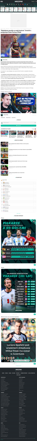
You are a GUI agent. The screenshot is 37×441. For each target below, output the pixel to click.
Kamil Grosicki (3, 117)
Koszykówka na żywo (22, 413)
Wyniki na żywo (2, 6)
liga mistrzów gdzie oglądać (23, 421)
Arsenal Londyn (21, 385)
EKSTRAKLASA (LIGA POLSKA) (4, 382)
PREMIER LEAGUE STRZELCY (4, 414)
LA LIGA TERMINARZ (21, 400)
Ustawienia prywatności (24, 373)
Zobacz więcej (18, 213)
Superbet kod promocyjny (22, 429)
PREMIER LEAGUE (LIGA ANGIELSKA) (5, 384)
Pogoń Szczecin (8, 117)
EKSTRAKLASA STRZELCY (4, 413)
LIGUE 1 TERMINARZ (21, 404)
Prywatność (18, 373)
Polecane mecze (21, 417)
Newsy (4, 28)
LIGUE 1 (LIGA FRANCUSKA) (4, 389)
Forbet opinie (3, 431)
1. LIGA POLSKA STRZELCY (4, 421)
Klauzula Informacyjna (31, 373)
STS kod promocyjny (22, 424)
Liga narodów (3, 390)
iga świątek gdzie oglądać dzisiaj (5, 396)
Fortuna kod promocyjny (22, 425)
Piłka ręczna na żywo (22, 410)
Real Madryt (20, 380)
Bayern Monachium (21, 384)
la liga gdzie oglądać (4, 395)
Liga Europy (2, 380)
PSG (19, 389)
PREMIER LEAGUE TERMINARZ (22, 399)
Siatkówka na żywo (21, 409)
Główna (2, 28)
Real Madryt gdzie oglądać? (5, 429)
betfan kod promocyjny (22, 431)
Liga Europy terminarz (22, 395)
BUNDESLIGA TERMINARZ (22, 403)
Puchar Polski (13, 117)
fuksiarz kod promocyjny (4, 432)
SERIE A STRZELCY (3, 417)
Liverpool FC (20, 381)
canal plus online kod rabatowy (5, 400)
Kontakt (3, 373)
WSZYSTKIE (35, 6)
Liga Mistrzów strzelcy (4, 409)
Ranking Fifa (20, 414)
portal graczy (18, 374)
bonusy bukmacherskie (4, 436)
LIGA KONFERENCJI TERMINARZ (22, 396)
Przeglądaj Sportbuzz (18, 365)
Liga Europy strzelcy (4, 410)
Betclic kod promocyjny (22, 427)
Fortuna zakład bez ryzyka (23, 433)
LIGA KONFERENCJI (3, 381)
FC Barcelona (21, 378)
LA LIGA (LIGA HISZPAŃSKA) (4, 385)
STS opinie (2, 424)
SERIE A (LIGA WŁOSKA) (4, 386)
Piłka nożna (7, 28)
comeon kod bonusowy (22, 436)
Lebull (2, 433)
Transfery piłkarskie (22, 418)
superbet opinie (3, 427)
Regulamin (13, 373)
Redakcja (6, 373)
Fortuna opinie (3, 425)
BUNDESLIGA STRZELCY (4, 418)
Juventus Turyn (21, 390)
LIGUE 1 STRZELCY (3, 419)
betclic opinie (21, 428)
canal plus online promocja (5, 399)
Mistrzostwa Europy (22, 419)
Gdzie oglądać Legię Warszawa (5, 404)
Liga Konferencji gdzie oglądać (5, 403)
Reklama (10, 373)
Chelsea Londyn (21, 386)
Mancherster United (21, 382)
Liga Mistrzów (3, 378)
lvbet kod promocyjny (22, 432)
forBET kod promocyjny (4, 428)
